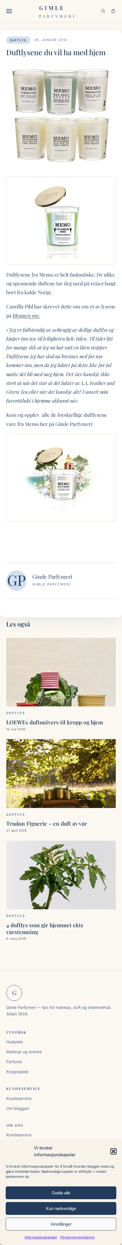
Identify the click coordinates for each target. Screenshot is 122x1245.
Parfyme (14, 1061)
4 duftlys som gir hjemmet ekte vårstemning (45, 928)
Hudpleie (14, 1041)
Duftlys (18, 40)
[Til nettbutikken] (113, 11)
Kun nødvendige (61, 1208)
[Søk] (103, 11)
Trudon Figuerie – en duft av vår (46, 823)
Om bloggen (17, 1108)
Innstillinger (61, 1224)
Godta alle (61, 1192)
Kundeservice (18, 1098)
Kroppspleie (17, 1071)
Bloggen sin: (26, 315)
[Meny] (10, 11)
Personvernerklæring (77, 1237)
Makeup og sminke (24, 1051)
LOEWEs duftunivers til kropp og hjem (54, 722)
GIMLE (57, 11)
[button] (113, 1151)
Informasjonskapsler (41, 1237)
